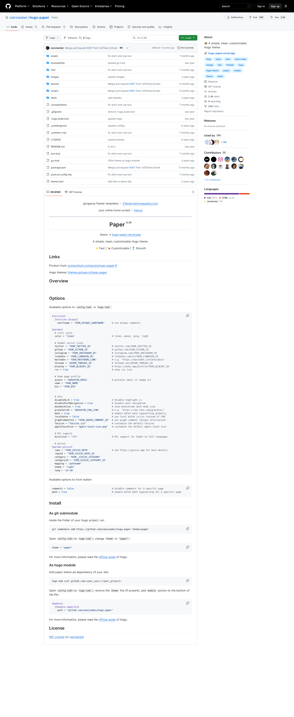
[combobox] (156, 37)
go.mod (55, 160)
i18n (53, 69)
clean (218, 59)
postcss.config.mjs (61, 174)
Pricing (119, 6)
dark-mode (240, 59)
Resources (58, 6)
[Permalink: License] (46, 628)
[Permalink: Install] (46, 503)
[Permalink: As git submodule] (46, 513)
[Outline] (193, 192)
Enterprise (102, 6)
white (220, 76)
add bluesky (115, 97)
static (54, 97)
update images (116, 76)
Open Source (80, 6)
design (209, 65)
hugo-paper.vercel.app (126, 234)
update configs (116, 125)
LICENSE (56, 139)
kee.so (138, 210)
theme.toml (57, 181)
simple (237, 70)
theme (209, 76)
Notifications (237, 17)
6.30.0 (111, 146)
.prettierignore (59, 125)
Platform (20, 6)
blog (208, 59)
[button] (188, 315)
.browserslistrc (59, 104)
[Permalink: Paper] (46, 224)
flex (220, 65)
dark (228, 59)
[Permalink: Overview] (46, 280)
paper (226, 70)
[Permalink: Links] (46, 256)
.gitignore (56, 111)
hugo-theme (212, 70)
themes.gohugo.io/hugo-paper (87, 272)
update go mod (116, 62)
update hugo (115, 118)
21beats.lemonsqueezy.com (140, 203)
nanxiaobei (18, 17)
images (55, 76)
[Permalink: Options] (46, 298)
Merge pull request (75, 47)
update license (116, 139)
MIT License (56, 637)
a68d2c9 (156, 47)
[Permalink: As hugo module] (46, 565)
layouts (55, 83)
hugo (241, 65)
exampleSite (58, 62)
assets (54, 55)
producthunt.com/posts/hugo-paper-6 (92, 265)
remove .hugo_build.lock (121, 111)
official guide (107, 557)
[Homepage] (8, 6)
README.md (58, 146)
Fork (258, 17)
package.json (58, 167)
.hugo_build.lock (60, 118)
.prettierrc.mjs (58, 132)
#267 (89, 47)
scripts (54, 90)
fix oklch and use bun (120, 55)
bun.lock (55, 153)
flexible (230, 65)
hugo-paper (39, 17)
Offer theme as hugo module (124, 160)
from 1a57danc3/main (105, 47)
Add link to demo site (119, 181)
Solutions (38, 6)
